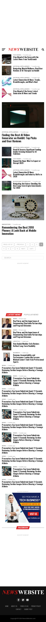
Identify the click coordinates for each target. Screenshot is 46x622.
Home (6, 606)
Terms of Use (24, 606)
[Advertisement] (23, 23)
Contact (18, 609)
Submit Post (28, 609)
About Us (14, 606)
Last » (31, 249)
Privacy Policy (36, 606)
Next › (23, 249)
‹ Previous (20, 244)
